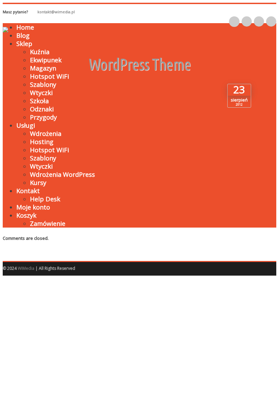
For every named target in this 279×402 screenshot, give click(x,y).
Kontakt (28, 191)
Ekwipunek (46, 60)
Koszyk (26, 215)
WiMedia (26, 268)
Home (25, 27)
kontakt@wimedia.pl (56, 11)
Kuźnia (39, 52)
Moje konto (33, 207)
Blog (23, 35)
